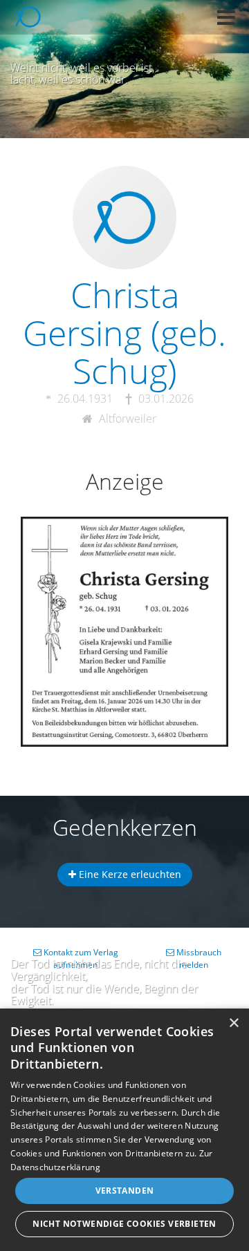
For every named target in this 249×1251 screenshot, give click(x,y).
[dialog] (124, 1130)
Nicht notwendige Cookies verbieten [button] (124, 1224)
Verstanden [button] (124, 1190)
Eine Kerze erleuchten (128, 874)
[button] (226, 17)
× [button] (233, 1023)
